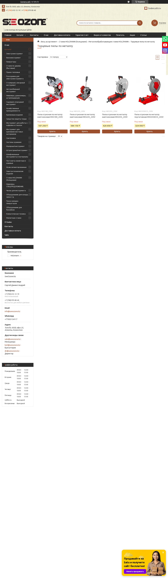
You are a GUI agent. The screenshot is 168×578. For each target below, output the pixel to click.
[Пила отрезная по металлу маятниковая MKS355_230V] (117, 90)
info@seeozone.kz (12, 311)
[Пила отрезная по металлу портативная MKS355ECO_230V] (149, 90)
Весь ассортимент (49, 42)
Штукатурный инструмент (17, 150)
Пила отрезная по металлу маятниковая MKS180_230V (50, 115)
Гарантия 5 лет (82, 35)
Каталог (20, 35)
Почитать (120, 35)
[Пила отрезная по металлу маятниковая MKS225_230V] (85, 90)
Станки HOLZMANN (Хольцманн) (14, 179)
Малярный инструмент (15, 146)
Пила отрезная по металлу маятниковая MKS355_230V (115, 115)
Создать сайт (25, 2)
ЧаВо (7, 235)
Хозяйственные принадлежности (13, 109)
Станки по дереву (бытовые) (13, 67)
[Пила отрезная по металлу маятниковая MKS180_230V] (52, 90)
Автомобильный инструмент (13, 90)
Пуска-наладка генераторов (12, 202)
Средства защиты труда (16, 119)
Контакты (34, 35)
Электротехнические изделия (14, 172)
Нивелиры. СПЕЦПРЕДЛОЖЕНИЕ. (15, 185)
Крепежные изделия (14, 115)
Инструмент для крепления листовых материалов (14, 131)
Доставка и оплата (62, 35)
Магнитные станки (13, 218)
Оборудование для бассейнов (14, 208)
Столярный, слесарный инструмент (15, 84)
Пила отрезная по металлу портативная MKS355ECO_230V (149, 115)
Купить (52, 131)
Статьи (143, 35)
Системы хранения (13, 142)
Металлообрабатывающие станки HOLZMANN (109, 42)
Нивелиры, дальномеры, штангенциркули (16, 97)
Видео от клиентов (102, 35)
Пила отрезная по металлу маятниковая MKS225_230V (82, 115)
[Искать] (140, 23)
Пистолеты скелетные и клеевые (16, 162)
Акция (132, 35)
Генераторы (11, 62)
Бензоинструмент (13, 58)
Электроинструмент (14, 53)
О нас (46, 35)
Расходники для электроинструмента (14, 77)
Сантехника (11, 138)
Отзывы (8, 222)
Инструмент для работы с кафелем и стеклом (17, 124)
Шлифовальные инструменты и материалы (17, 155)
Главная (8, 35)
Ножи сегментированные (16, 167)
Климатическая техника (16, 214)
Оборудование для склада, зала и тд (17, 196)
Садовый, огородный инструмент (15, 103)
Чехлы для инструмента (16, 190)
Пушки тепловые (13, 72)
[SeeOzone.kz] (25, 21)
